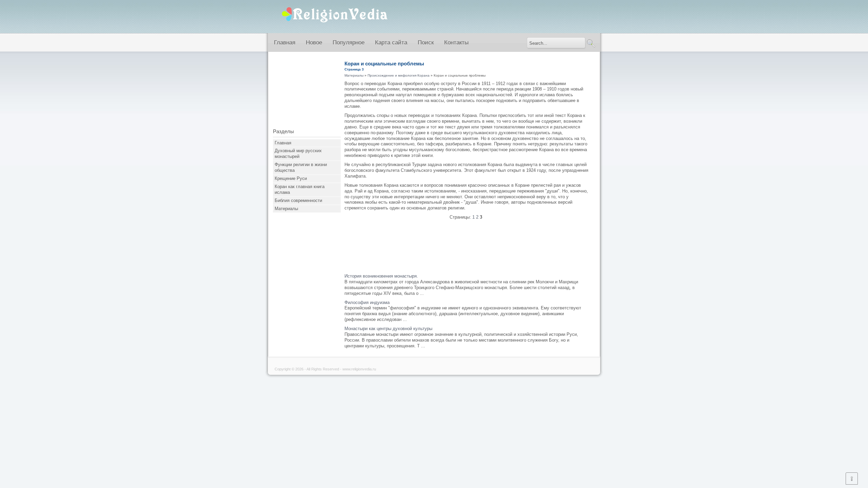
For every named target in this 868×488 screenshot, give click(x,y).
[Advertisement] (307, 92)
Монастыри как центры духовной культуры (388, 328)
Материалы (286, 208)
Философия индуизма (367, 302)
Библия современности (298, 200)
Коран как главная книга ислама (299, 189)
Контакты (456, 42)
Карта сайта (391, 42)
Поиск (426, 42)
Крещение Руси (291, 178)
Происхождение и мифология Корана (399, 75)
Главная (284, 42)
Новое (314, 42)
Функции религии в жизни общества (301, 167)
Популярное (348, 42)
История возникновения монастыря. (381, 276)
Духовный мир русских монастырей (298, 153)
